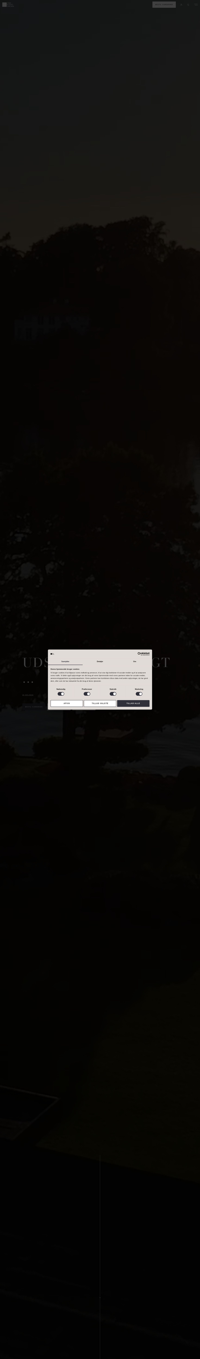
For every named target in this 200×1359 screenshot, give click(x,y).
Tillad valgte (100, 703)
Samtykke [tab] (65, 662)
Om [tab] (134, 662)
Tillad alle (133, 703)
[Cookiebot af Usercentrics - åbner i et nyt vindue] (139, 654)
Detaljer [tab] (100, 662)
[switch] (87, 694)
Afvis (67, 703)
